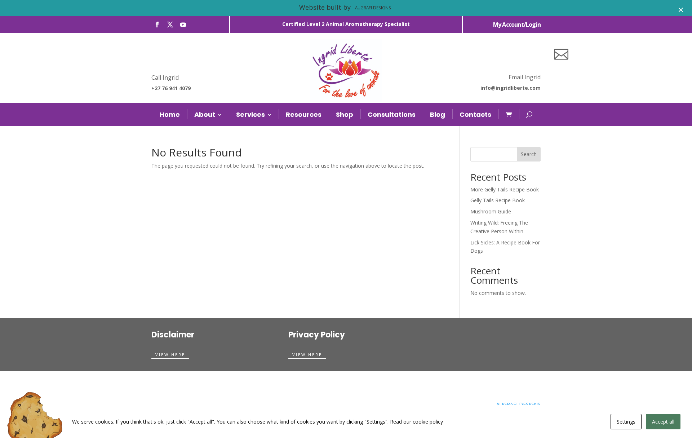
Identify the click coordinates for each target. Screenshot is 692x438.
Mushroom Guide (490, 211)
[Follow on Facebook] (157, 24)
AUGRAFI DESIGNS (518, 404)
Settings (626, 421)
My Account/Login (517, 24)
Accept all (663, 421)
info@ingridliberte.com (510, 87)
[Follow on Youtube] (183, 24)
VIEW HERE (170, 354)
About (204, 114)
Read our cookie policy (416, 421)
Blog (437, 114)
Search (529, 154)
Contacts (475, 114)
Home (170, 114)
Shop (344, 114)
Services (250, 114)
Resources (303, 114)
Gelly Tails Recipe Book (497, 200)
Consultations (392, 114)
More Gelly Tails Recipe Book (504, 189)
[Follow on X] (170, 24)
